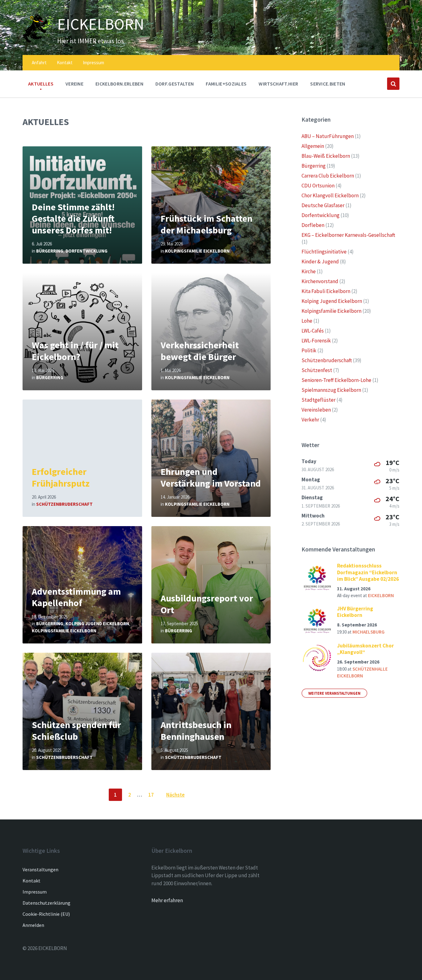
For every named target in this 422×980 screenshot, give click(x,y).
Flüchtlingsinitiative (324, 251)
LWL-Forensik (316, 340)
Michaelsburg (368, 632)
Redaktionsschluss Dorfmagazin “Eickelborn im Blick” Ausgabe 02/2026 (368, 572)
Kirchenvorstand (320, 281)
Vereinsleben (316, 409)
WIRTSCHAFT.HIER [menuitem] (278, 84)
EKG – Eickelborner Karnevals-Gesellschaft (348, 235)
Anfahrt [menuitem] (39, 62)
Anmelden (33, 925)
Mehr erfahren (167, 900)
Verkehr (310, 419)
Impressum (35, 892)
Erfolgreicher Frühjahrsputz (61, 477)
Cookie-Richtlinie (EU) (46, 914)
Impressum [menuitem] (93, 62)
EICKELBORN (100, 24)
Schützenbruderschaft (64, 504)
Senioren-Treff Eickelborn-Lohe (336, 380)
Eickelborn (381, 595)
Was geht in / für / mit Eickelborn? (75, 350)
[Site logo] (35, 41)
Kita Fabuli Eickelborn (326, 291)
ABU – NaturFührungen (328, 136)
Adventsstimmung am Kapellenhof (76, 597)
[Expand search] (393, 83)
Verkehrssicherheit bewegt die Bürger (200, 350)
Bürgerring (49, 251)
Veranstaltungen (40, 869)
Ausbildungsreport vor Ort (207, 604)
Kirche (309, 271)
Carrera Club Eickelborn (328, 175)
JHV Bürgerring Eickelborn (355, 611)
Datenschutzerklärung (46, 903)
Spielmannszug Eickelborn (331, 390)
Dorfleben (313, 225)
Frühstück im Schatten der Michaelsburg (206, 224)
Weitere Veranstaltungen (334, 693)
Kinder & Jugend (320, 261)
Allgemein (313, 146)
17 (151, 794)
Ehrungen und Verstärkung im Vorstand (211, 477)
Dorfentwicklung (86, 251)
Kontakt (31, 880)
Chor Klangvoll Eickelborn (330, 195)
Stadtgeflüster (318, 399)
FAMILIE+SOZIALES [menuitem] (226, 84)
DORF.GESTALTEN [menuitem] (174, 84)
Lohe (307, 320)
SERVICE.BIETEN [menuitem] (327, 84)
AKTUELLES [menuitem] (40, 84)
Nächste (175, 794)
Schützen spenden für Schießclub (76, 730)
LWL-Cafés (313, 330)
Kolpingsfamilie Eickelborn (197, 251)
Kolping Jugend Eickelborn (97, 623)
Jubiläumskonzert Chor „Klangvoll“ (365, 648)
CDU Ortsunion (318, 185)
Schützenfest (317, 370)
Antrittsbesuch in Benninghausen (196, 730)
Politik (309, 350)
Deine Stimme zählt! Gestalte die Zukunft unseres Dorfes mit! (73, 218)
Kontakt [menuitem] (65, 62)
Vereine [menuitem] (74, 84)
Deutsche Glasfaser (323, 205)
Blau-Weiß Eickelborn (326, 156)
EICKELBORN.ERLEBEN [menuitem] (119, 84)
